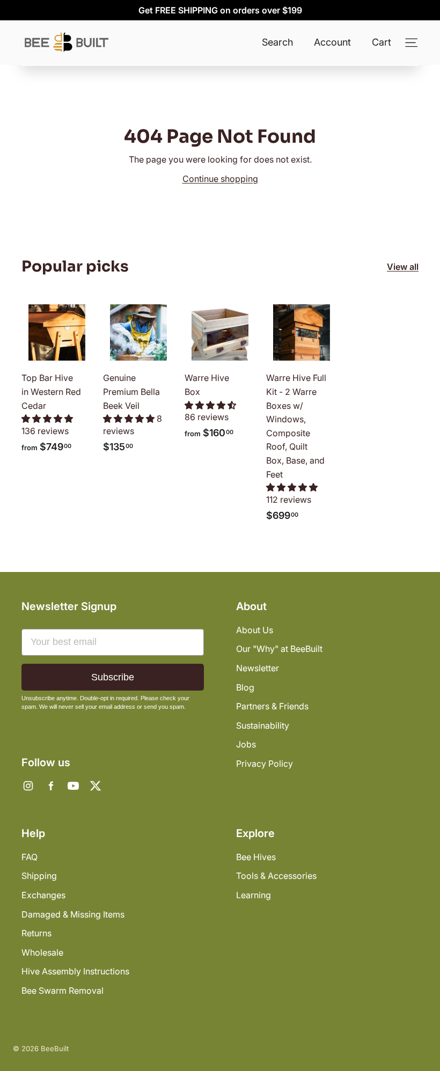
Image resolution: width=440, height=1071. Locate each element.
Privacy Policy (264, 763)
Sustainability (262, 725)
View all (403, 266)
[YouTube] (73, 786)
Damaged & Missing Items (72, 914)
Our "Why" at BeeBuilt (279, 648)
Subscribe (112, 677)
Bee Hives (256, 857)
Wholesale (42, 952)
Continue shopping (220, 178)
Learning (253, 895)
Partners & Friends (272, 706)
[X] (95, 786)
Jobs (246, 744)
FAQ (29, 857)
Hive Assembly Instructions (75, 971)
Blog (245, 687)
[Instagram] (27, 786)
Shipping (39, 875)
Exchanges (43, 895)
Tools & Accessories (276, 875)
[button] (47, 418)
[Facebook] (50, 786)
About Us (254, 630)
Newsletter (257, 668)
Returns (36, 933)
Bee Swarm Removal (62, 990)
